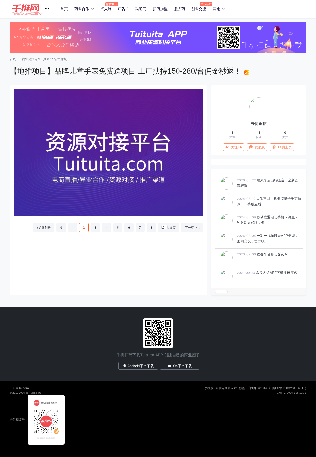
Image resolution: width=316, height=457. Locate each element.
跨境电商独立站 (226, 388)
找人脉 (106, 8)
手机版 (208, 388)
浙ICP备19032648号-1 (287, 388)
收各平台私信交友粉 (272, 254)
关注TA (236, 147)
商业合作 (81, 8)
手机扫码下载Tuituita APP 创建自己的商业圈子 (158, 355)
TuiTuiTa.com (19, 388)
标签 (242, 388)
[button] (32, 9)
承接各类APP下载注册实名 (276, 272)
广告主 (123, 8)
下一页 (189, 227)
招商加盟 (160, 8)
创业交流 (198, 8)
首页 (64, 8)
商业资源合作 (31, 59)
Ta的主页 (284, 147)
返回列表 (45, 227)
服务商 (179, 8)
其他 (216, 8)
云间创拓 (259, 123)
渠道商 (140, 8)
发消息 (260, 147)
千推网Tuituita (257, 388)
